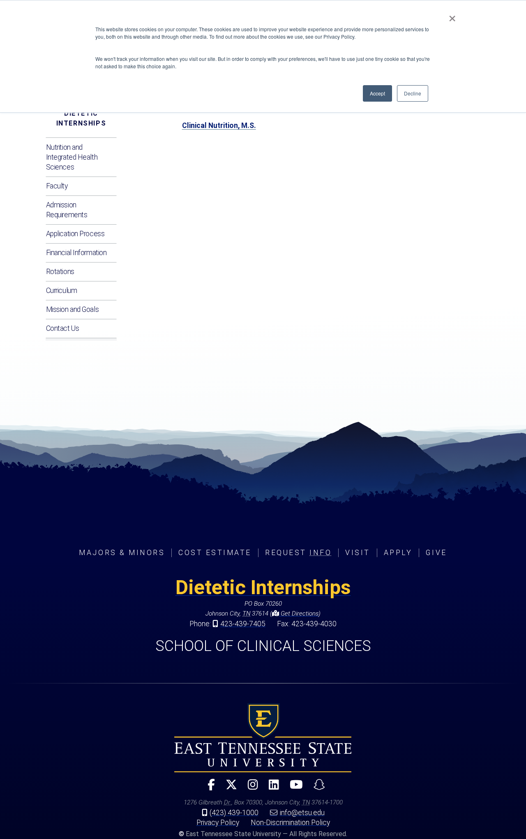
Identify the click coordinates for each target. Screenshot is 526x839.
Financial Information (76, 253)
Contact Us (62, 328)
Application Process (75, 234)
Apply (398, 552)
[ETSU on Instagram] (249, 788)
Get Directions (298, 613)
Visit (357, 552)
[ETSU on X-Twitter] (228, 788)
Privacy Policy (217, 822)
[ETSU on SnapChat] (316, 788)
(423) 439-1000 (234, 813)
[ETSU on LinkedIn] (270, 788)
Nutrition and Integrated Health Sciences (72, 157)
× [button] (452, 15)
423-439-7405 (242, 624)
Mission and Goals (72, 309)
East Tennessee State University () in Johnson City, (263, 737)
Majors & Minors (122, 552)
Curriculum (61, 290)
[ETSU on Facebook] (208, 788)
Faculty (57, 186)
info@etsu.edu (302, 813)
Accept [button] (377, 93)
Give (436, 552)
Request (298, 552)
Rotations (60, 271)
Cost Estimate (214, 552)
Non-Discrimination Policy (290, 822)
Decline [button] (412, 93)
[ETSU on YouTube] (293, 788)
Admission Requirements (67, 210)
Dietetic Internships (81, 118)
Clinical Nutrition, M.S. (219, 125)
